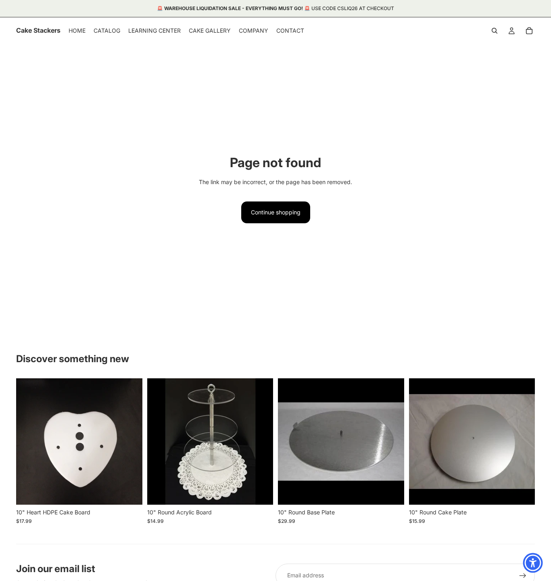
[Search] (494, 31)
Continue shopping (276, 212)
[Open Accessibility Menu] (533, 563)
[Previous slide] (159, 441)
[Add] (130, 492)
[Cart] (529, 31)
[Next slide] (261, 441)
